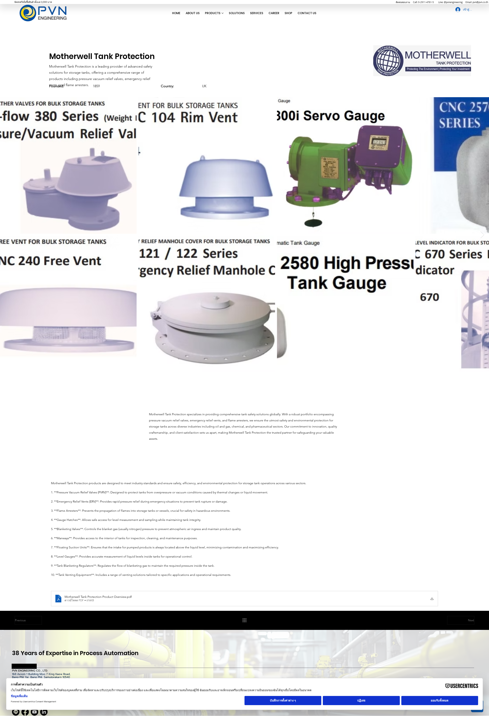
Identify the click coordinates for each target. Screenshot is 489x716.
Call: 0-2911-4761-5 (423, 2)
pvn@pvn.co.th (480, 2)
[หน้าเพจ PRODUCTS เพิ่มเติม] (222, 13)
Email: (469, 2)
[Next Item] (482, 234)
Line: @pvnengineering (450, 2)
